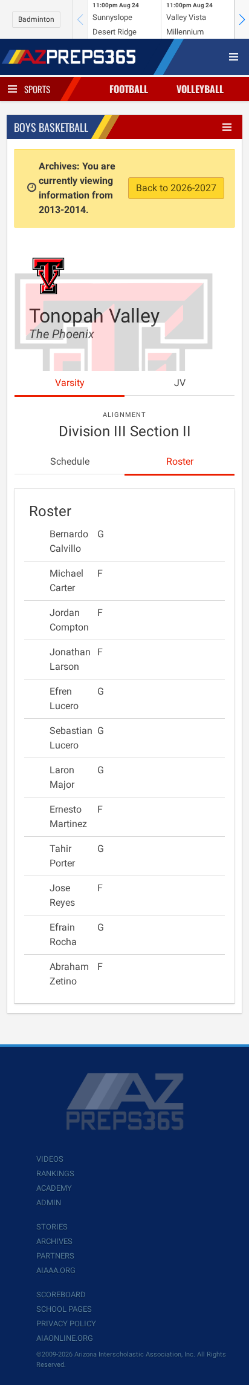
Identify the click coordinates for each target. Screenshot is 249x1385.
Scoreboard (61, 1294)
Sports (37, 89)
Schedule (69, 461)
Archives (54, 1241)
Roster (179, 461)
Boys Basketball (51, 127)
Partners (55, 1255)
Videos (49, 1159)
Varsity (70, 382)
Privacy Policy (66, 1323)
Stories (52, 1226)
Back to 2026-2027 (176, 188)
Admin (48, 1202)
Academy (54, 1188)
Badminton (36, 19)
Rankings (55, 1173)
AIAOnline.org (64, 1338)
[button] (241, 19)
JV (180, 382)
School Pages (64, 1309)
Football (128, 89)
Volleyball (200, 89)
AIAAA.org (56, 1270)
